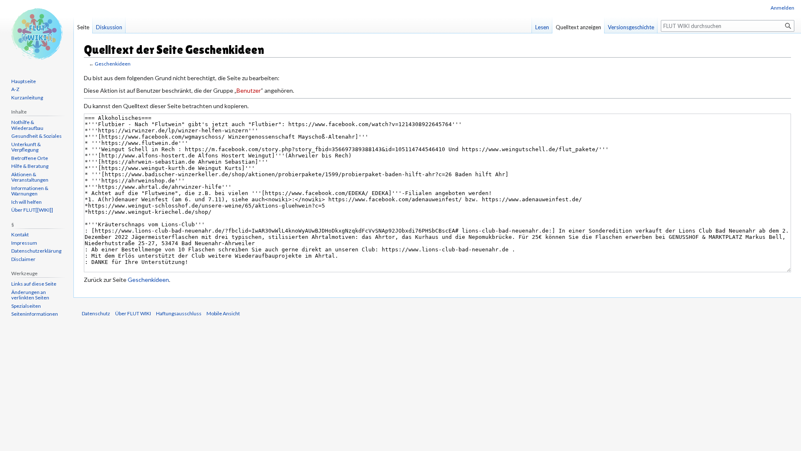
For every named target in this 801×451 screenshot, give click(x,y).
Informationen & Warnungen (29, 191)
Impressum (24, 243)
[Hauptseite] (36, 33)
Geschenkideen (113, 64)
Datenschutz (96, 313)
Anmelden (782, 8)
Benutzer (249, 90)
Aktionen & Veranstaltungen (29, 177)
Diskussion (109, 27)
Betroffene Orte (29, 158)
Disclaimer (23, 259)
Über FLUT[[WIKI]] (32, 210)
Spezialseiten (26, 306)
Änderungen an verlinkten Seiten (30, 295)
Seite (83, 27)
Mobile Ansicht (223, 313)
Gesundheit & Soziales (36, 136)
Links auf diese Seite (33, 284)
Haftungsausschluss (179, 313)
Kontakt (20, 234)
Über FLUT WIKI (133, 313)
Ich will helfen (26, 202)
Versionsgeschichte (631, 27)
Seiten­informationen (34, 314)
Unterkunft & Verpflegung (26, 147)
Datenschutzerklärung (36, 251)
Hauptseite (23, 81)
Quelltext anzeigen (578, 27)
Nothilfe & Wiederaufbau (27, 125)
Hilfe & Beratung (29, 166)
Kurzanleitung (27, 97)
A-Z (15, 89)
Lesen (542, 27)
